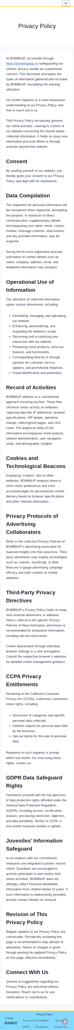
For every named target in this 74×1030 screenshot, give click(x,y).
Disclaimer (41, 1026)
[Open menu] (65, 3)
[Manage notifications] (65, 1022)
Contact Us (60, 1026)
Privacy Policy (44, 1014)
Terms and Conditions (36, 1020)
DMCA (26, 1026)
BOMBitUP (11, 1022)
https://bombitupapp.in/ (22, 63)
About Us (60, 1020)
